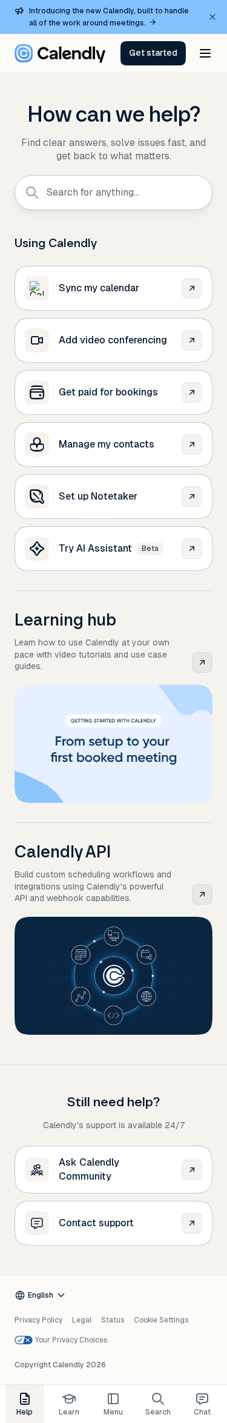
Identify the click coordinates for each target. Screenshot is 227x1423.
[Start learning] (202, 662)
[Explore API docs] (202, 894)
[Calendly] (60, 53)
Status (112, 1320)
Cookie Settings (161, 1320)
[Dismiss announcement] (212, 17)
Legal (81, 1320)
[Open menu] (205, 53)
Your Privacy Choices (71, 1340)
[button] (153, 53)
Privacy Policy (38, 1320)
